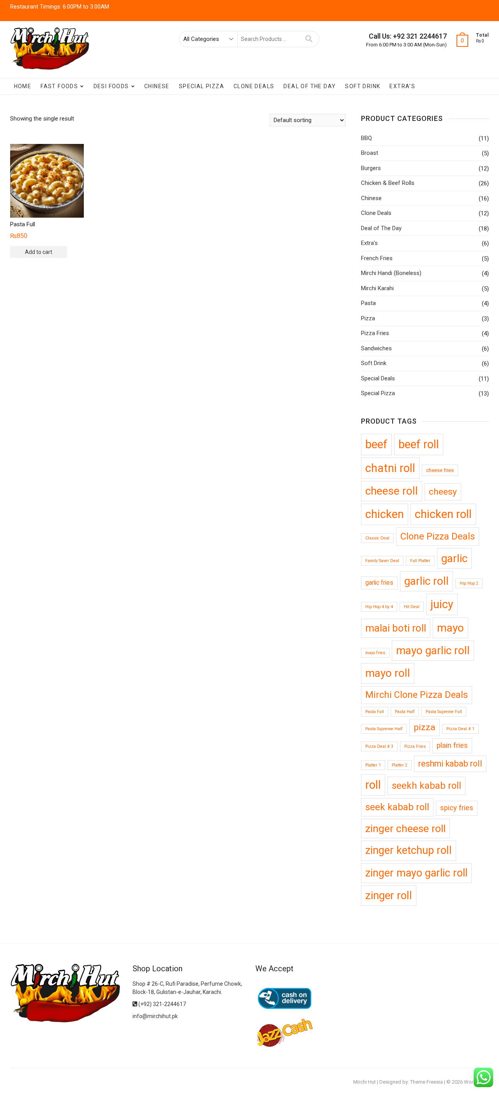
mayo (450, 627)
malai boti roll (395, 628)
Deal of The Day (309, 86)
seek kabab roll (397, 807)
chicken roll (443, 514)
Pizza (368, 318)
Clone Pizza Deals (437, 536)
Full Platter (420, 560)
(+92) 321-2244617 (161, 1004)
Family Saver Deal (382, 560)
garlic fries (379, 582)
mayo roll (387, 673)
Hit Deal (411, 606)
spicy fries (456, 808)
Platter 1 (373, 765)
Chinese (157, 86)
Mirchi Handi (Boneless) (391, 273)
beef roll (418, 444)
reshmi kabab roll (450, 763)
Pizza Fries (375, 333)
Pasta (368, 303)
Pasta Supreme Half (384, 728)
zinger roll (388, 895)
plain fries (452, 745)
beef (376, 444)
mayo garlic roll (433, 650)
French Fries (377, 258)
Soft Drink (362, 86)
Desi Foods (111, 86)
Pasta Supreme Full (444, 711)
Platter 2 (399, 765)
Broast (369, 152)
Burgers (371, 168)
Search (309, 39)
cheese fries (440, 470)
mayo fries (375, 652)
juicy (441, 604)
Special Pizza (201, 86)
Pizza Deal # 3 (379, 746)
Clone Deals (254, 86)
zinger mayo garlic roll (416, 873)
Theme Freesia (426, 1082)
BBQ (366, 138)
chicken (384, 514)
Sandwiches (376, 348)
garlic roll (426, 581)
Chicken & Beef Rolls (387, 182)
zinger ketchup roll (408, 850)
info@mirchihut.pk (155, 1016)
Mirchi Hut (364, 1082)
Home (23, 86)
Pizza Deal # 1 (460, 728)
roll (373, 784)
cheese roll (391, 490)
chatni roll (390, 468)
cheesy (443, 491)
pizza (424, 727)
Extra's (369, 243)
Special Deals (378, 378)
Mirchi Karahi (377, 288)
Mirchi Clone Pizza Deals (416, 694)
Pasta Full (374, 711)
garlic (454, 558)
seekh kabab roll (426, 785)
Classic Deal (377, 538)
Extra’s (402, 86)
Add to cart (38, 252)
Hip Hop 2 (469, 583)
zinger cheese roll (405, 828)
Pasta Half (405, 711)
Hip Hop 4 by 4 (379, 606)
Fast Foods (59, 86)
